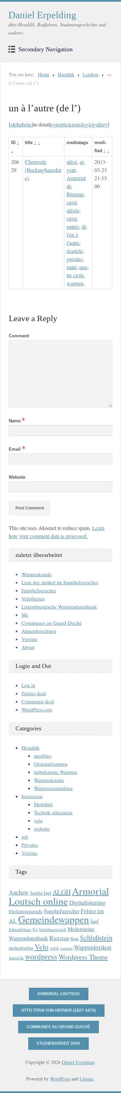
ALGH (61, 892)
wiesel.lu (16, 958)
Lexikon (90, 74)
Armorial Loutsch (58, 993)
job (25, 836)
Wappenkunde (37, 574)
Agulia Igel (40, 893)
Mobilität (43, 804)
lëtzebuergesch (52, 929)
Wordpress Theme (83, 956)
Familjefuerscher (39, 590)
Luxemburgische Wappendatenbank (59, 606)
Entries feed (34, 693)
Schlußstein (96, 937)
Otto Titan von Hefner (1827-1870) (58, 1010)
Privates (30, 844)
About (28, 647)
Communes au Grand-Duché (52, 622)
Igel (94, 920)
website (42, 828)
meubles (42, 755)
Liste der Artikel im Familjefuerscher (60, 582)
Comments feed (38, 701)
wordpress (41, 956)
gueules (75, 258)
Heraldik (66, 74)
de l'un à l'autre (77, 234)
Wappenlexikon (92, 947)
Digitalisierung (87, 902)
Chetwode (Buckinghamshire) (43, 169)
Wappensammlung (53, 788)
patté (72, 267)
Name (17, 420)
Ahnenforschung (39, 630)
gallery (100, 124)
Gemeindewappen (53, 919)
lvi (35, 929)
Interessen (32, 796)
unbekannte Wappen (55, 771)
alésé (72, 161)
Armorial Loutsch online (59, 895)
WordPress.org (37, 709)
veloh (54, 948)
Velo (41, 947)
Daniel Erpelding (42, 14)
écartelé (75, 250)
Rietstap (59, 938)
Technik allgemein (53, 812)
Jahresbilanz (20, 929)
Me (25, 614)
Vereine (30, 639)
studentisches (21, 948)
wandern (66, 948)
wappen (75, 283)
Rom (75, 939)
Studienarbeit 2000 (58, 1043)
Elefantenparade (26, 911)
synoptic (60, 124)
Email (17, 449)
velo (38, 820)
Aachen (18, 892)
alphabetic (21, 124)
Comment (19, 335)
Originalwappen (51, 763)
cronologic (81, 124)
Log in (28, 685)
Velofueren (33, 598)
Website (17, 477)
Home (43, 74)
